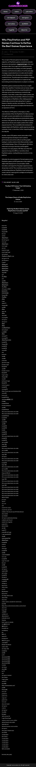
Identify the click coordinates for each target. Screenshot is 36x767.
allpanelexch (5, 616)
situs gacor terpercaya (8, 730)
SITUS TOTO (5, 526)
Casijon (4, 262)
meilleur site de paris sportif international (13, 511)
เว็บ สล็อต (4, 276)
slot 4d (3, 248)
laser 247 (4, 610)
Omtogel (4, 548)
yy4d (3, 654)
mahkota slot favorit (7, 520)
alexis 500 (4, 597)
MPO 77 (4, 634)
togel (3, 301)
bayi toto (4, 225)
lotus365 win (5, 628)
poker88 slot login (6, 532)
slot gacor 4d (5, 258)
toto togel (4, 246)
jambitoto (4, 693)
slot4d (3, 235)
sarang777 (4, 336)
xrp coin (4, 503)
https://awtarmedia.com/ (8, 685)
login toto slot (5, 560)
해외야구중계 (5, 497)
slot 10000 (5, 516)
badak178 (4, 227)
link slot (4, 233)
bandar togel (5, 364)
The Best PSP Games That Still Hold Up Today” (18, 187)
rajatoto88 (5, 571)
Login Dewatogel (6, 718)
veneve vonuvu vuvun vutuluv (9, 720)
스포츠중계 (5, 642)
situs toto (4, 599)
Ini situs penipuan (6, 405)
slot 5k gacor (5, 260)
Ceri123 (4, 379)
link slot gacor (5, 240)
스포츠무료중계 (6, 554)
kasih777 (4, 530)
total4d (4, 665)
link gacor (4, 577)
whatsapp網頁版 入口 (7, 399)
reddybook (5, 614)
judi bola (4, 354)
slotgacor (4, 583)
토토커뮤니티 (5, 724)
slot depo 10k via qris (7, 595)
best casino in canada (7, 622)
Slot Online (5, 677)
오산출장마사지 (6, 624)
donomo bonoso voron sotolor (10, 726)
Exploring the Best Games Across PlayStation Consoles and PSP (18, 209)
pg (2, 632)
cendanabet (5, 734)
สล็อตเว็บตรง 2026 (6, 340)
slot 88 (3, 528)
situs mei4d (5, 513)
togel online (5, 375)
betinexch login (6, 381)
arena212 (4, 350)
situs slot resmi (6, 704)
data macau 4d (6, 716)
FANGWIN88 (5, 293)
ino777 (3, 589)
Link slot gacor (5, 385)
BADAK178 (4, 291)
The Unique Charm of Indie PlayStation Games (18, 198)
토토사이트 (5, 587)
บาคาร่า (4, 544)
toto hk (4, 546)
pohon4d (4, 360)
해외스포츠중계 (6, 749)
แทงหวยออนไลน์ (6, 538)
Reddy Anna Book (6, 644)
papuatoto (5, 524)
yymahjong (5, 630)
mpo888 (4, 683)
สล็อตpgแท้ (5, 264)
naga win (4, 697)
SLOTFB (4, 603)
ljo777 (3, 671)
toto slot (4, 242)
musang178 (5, 317)
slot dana (4, 667)
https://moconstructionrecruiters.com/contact (14, 605)
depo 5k (4, 311)
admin (6, 52)
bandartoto (5, 638)
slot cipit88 (5, 442)
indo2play (4, 650)
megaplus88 (5, 579)
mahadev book (6, 618)
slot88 (3, 356)
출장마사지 (5, 626)
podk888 (4, 332)
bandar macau (6, 370)
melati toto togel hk (7, 522)
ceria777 (4, 681)
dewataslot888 (6, 657)
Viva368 (4, 712)
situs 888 (4, 669)
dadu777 (4, 303)
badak (3, 430)
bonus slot (4, 395)
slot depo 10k (5, 648)
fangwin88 (4, 231)
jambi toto (4, 695)
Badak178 (4, 366)
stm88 (3, 536)
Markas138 (4, 689)
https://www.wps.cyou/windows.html (11, 391)
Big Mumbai (5, 591)
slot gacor (4, 319)
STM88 (4, 401)
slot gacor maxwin (6, 675)
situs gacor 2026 (6, 289)
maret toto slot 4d (6, 509)
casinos (4, 708)
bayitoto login (5, 250)
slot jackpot (5, 254)
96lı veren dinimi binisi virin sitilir (10, 411)
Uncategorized (8, 54)
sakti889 (4, 612)
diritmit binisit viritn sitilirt (8, 722)
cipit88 (4, 280)
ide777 (3, 501)
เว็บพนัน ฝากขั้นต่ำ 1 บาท (8, 256)
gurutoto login (5, 362)
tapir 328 (4, 444)
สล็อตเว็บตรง (5, 238)
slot (3, 274)
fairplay (4, 620)
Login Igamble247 (6, 534)
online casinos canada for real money (11, 601)
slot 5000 (4, 732)
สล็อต (3, 299)
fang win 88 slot (6, 473)
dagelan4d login (22, 64)
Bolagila (4, 714)
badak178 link (5, 397)
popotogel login (6, 252)
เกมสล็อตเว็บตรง (6, 327)
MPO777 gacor (6, 640)
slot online (4, 573)
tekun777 (4, 636)
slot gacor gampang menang (9, 518)
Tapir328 (4, 272)
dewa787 (4, 315)
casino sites (5, 646)
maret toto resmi (6, 507)
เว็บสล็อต (4, 297)
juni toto (4, 499)
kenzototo (4, 585)
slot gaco (4, 456)
